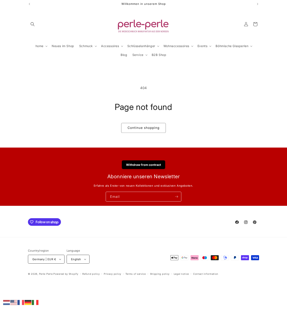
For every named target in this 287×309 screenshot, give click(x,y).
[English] (13, 302)
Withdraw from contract (143, 164)
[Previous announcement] (29, 4)
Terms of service (135, 273)
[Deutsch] (28, 302)
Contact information (205, 273)
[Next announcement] (257, 4)
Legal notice (181, 273)
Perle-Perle (46, 273)
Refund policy (91, 273)
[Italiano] (35, 302)
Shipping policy (160, 273)
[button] (32, 24)
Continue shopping (143, 128)
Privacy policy (112, 273)
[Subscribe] (176, 197)
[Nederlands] (6, 302)
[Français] (21, 302)
